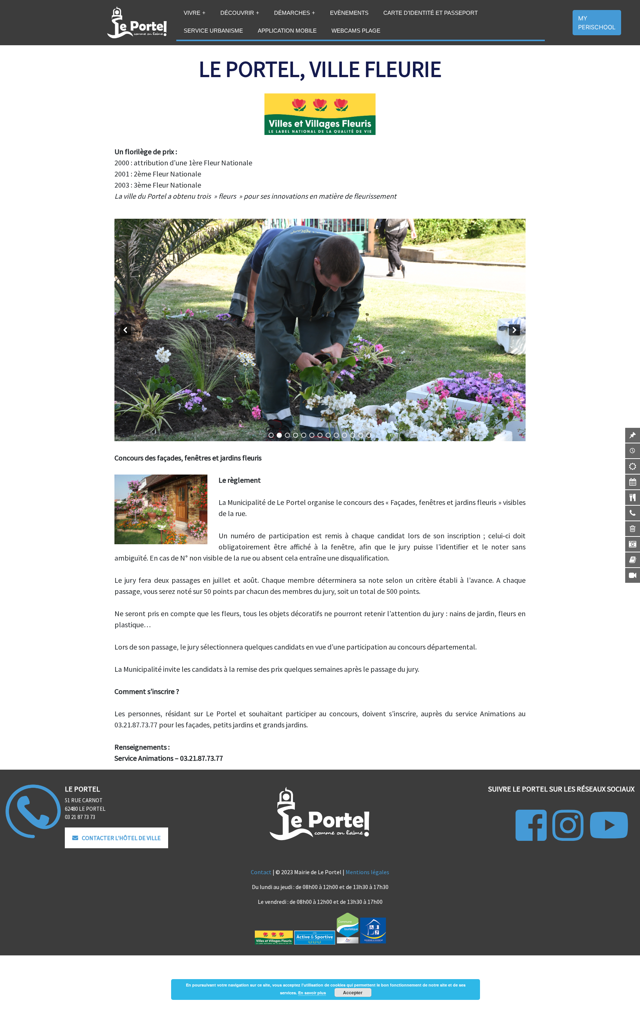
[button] (125, 330)
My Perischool (597, 22)
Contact (261, 872)
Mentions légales (367, 872)
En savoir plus (312, 992)
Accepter (353, 992)
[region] (320, 330)
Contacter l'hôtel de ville (121, 838)
